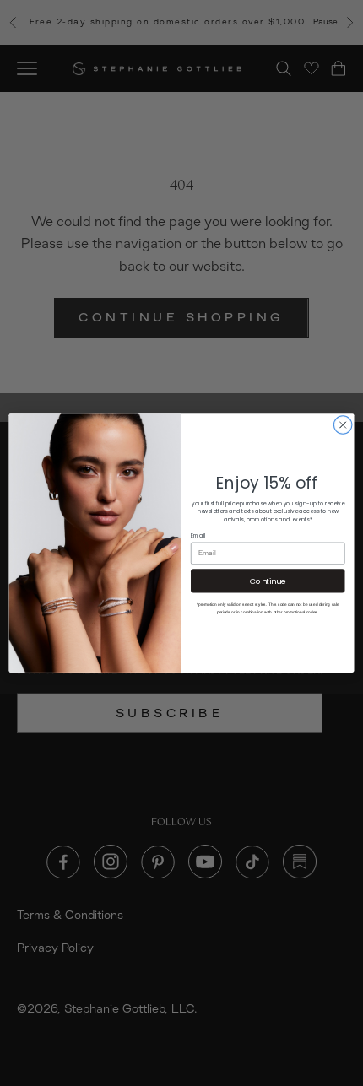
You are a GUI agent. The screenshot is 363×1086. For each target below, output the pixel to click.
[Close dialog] (342, 424)
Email (198, 535)
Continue (267, 580)
